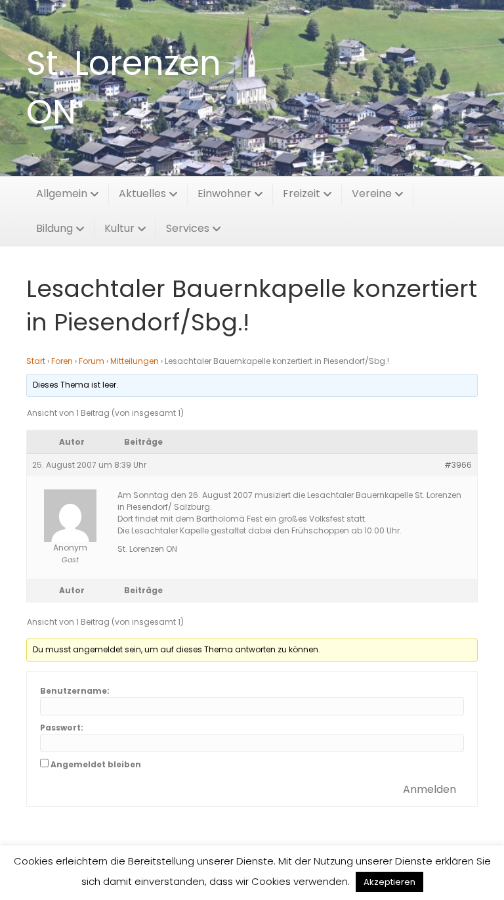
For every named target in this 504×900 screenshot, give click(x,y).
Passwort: (61, 727)
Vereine (372, 193)
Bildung (54, 228)
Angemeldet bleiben (96, 764)
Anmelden (429, 789)
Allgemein (61, 193)
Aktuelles (142, 193)
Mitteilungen (134, 361)
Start (35, 361)
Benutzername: (75, 690)
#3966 (458, 464)
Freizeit (301, 193)
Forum (91, 361)
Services (187, 228)
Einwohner (224, 193)
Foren (62, 361)
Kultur (119, 228)
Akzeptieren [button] (389, 882)
